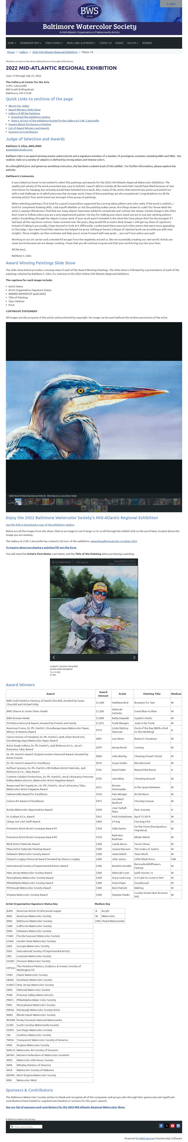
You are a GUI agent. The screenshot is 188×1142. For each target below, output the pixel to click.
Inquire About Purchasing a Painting (30, 124)
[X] (167, 1126)
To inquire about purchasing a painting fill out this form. (41, 547)
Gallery (23, 52)
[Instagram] (178, 1126)
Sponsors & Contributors (23, 131)
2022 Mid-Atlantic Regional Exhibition (54, 52)
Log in (171, 3)
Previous (53, 657)
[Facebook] (161, 1126)
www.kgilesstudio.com (19, 149)
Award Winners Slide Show (25, 109)
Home (11, 52)
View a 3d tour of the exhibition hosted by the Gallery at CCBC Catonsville (55, 120)
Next (134, 657)
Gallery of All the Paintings (24, 113)
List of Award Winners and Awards (29, 128)
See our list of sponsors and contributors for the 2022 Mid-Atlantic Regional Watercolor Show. (65, 1107)
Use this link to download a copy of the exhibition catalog (40, 524)
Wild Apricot (147, 1138)
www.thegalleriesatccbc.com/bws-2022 (114, 541)
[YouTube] (172, 1126)
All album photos (63, 562)
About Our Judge (19, 105)
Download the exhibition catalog (30, 116)
